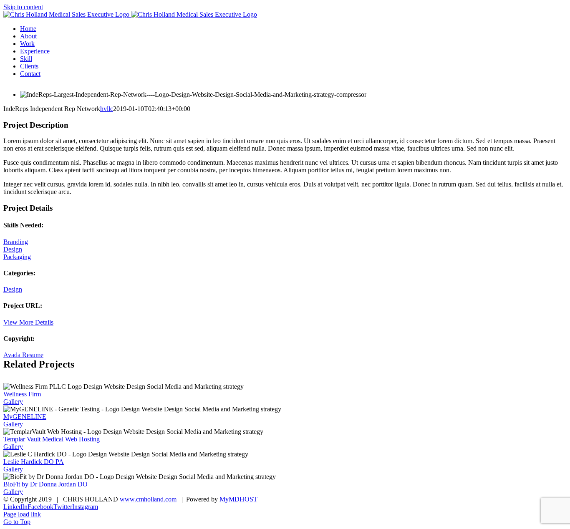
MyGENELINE (24, 416)
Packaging (17, 256)
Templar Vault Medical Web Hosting (51, 439)
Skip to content (23, 6)
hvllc (106, 108)
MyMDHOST (238, 499)
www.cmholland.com (148, 499)
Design (12, 249)
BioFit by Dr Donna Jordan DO (45, 484)
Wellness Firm (22, 394)
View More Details (28, 322)
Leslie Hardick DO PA (33, 461)
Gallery (13, 401)
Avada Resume (23, 354)
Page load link (22, 514)
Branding (15, 241)
